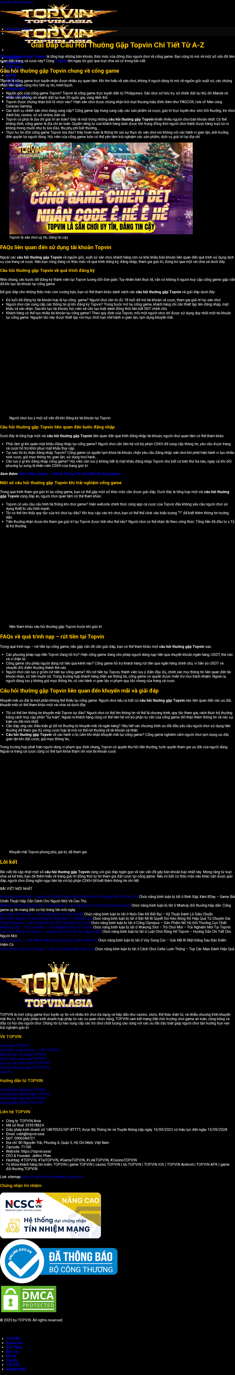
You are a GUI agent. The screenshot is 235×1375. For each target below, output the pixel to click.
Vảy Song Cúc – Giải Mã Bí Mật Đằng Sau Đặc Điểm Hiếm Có (48, 940)
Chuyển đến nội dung (16, 2)
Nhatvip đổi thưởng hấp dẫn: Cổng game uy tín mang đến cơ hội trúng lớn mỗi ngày (65, 905)
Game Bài (14, 1343)
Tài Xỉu (11, 1360)
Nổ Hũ (11, 1356)
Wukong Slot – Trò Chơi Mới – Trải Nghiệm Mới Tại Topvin (46, 927)
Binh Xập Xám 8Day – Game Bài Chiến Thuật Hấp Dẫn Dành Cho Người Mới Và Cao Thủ (69, 897)
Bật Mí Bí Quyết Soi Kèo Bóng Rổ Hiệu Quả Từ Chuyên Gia (46, 918)
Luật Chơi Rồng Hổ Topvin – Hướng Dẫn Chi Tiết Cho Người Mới (50, 931)
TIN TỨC (13, 1365)
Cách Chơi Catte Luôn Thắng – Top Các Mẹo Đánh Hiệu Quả (47, 949)
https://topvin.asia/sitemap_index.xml (52, 1177)
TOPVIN (13, 1338)
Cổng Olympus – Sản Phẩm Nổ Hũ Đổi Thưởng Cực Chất (45, 923)
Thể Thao (14, 1347)
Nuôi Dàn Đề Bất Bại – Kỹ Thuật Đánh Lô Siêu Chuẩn (41, 914)
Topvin (61, 61)
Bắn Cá (12, 1352)
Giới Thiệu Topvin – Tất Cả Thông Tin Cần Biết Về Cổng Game (69, 474)
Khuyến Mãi (15, 1369)
